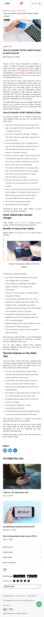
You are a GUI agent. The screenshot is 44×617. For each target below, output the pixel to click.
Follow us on (7, 581)
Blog (13, 10)
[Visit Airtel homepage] (5, 571)
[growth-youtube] (21, 581)
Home (7, 10)
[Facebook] (5, 450)
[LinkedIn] (15, 450)
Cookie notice (31, 596)
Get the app (7, 576)
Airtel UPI (21, 10)
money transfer (20, 223)
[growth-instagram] (29, 581)
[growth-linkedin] (18, 581)
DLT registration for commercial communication (18, 601)
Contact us (6, 605)
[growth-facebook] (14, 581)
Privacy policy (20, 596)
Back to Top (9, 587)
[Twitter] (10, 450)
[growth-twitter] (25, 581)
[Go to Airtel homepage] (21, 3)
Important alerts (8, 596)
